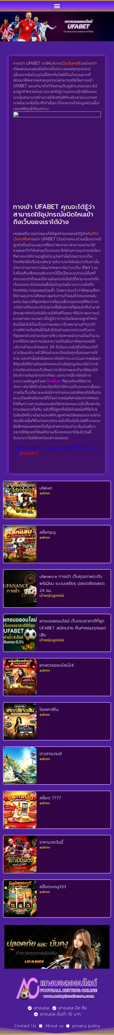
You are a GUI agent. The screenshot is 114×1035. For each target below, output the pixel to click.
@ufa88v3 (28, 453)
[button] (57, 5)
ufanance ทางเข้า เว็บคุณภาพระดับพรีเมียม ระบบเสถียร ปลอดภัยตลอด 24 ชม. (72, 584)
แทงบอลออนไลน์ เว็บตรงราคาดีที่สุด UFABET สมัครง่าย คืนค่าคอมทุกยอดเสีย (72, 628)
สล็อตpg (47, 532)
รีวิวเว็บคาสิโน (71, 63)
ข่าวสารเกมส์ (50, 754)
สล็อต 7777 (50, 798)
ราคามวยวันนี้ (51, 842)
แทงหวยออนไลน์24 (56, 665)
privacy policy (86, 1026)
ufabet (45, 488)
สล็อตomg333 (52, 887)
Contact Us (25, 1026)
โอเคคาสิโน (48, 709)
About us (54, 1026)
